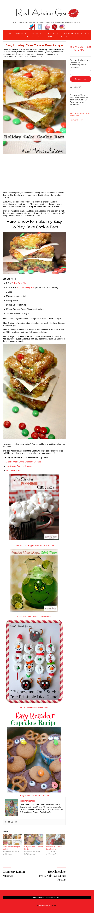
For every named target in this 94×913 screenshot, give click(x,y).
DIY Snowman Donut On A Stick (34, 708)
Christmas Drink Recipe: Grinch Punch (34, 617)
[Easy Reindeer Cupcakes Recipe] (33, 839)
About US (19, 33)
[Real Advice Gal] (47, 15)
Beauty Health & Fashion (73, 33)
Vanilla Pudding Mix (25, 288)
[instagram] (62, 27)
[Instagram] (15, 822)
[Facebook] (5, 822)
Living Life (51, 33)
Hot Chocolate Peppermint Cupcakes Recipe (34, 545)
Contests (30, 37)
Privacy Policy (76, 120)
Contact (64, 37)
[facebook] (39, 27)
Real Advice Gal (45, 905)
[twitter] (32, 27)
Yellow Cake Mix (19, 283)
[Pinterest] (9, 822)
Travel (41, 37)
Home (9, 33)
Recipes (35, 33)
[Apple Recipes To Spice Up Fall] (12, 839)
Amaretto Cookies (14, 470)
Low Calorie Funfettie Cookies (19, 466)
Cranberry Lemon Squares (14, 873)
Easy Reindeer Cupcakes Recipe (34, 796)
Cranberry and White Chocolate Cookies (23, 462)
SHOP (50, 37)
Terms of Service (52, 897)
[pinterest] (55, 27)
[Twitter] (12, 822)
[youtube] (47, 27)
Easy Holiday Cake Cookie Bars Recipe (34, 45)
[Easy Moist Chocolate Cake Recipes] (55, 839)
